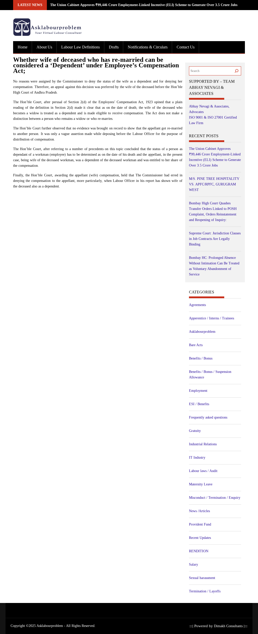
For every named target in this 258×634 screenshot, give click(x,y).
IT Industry (197, 457)
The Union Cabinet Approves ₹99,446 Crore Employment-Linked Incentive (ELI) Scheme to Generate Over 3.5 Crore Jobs (143, 5)
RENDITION (198, 551)
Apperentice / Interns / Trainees (211, 318)
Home (22, 47)
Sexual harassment (202, 578)
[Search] (236, 71)
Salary (193, 564)
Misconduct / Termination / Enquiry (214, 498)
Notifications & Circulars (148, 47)
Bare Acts (196, 345)
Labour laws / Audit (203, 471)
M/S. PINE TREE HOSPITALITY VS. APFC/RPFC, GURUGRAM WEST (214, 184)
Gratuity (195, 431)
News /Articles (199, 511)
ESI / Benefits (199, 404)
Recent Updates (200, 538)
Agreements (197, 305)
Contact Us (186, 47)
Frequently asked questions (208, 417)
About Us (44, 47)
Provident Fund (200, 524)
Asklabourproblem (202, 332)
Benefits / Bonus (200, 358)
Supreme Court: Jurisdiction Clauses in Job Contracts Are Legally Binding (215, 238)
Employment (198, 391)
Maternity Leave (200, 484)
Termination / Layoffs (204, 591)
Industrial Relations (203, 444)
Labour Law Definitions (80, 47)
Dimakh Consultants (229, 626)
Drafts (114, 47)
